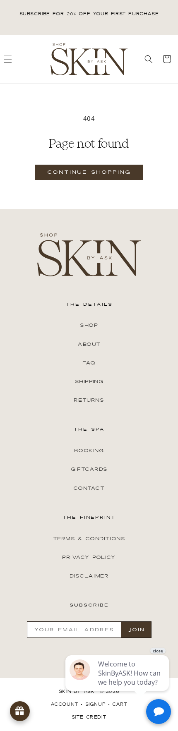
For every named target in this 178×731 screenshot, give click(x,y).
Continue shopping (89, 172)
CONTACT (88, 488)
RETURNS (89, 400)
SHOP (89, 325)
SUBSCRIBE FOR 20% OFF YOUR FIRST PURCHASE (89, 13)
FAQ (89, 363)
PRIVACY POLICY (88, 557)
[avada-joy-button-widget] (20, 711)
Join (136, 629)
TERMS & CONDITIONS (89, 538)
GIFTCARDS (89, 469)
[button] (149, 59)
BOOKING (88, 450)
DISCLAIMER (89, 576)
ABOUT (89, 344)
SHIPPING (89, 381)
